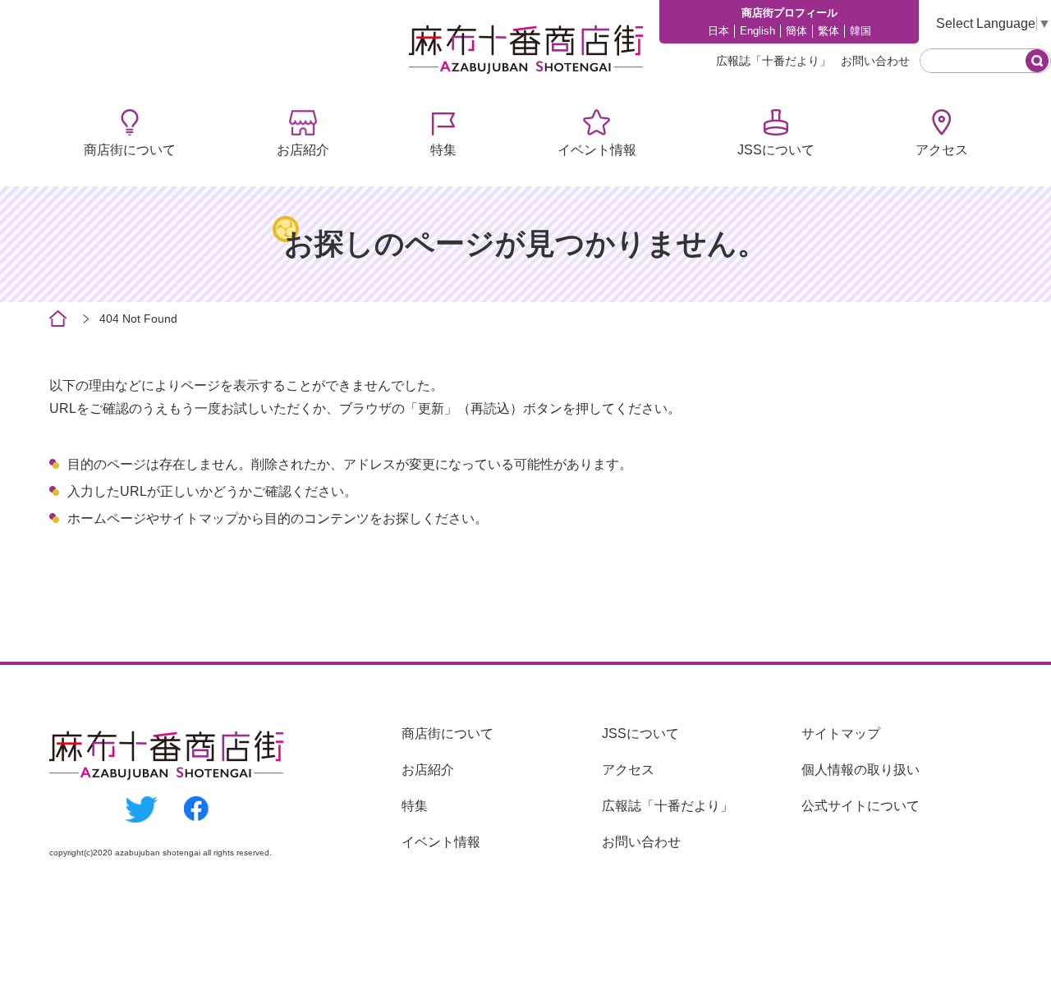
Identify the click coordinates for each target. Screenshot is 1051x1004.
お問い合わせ (875, 60)
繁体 (828, 31)
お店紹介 (303, 150)
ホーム (58, 319)
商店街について (130, 150)
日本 (718, 31)
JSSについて (776, 150)
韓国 (860, 31)
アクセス (942, 150)
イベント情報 (597, 150)
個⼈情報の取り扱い (860, 770)
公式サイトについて (860, 806)
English (757, 31)
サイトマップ (840, 733)
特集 (443, 150)
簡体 (796, 31)
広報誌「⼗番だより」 (773, 60)
